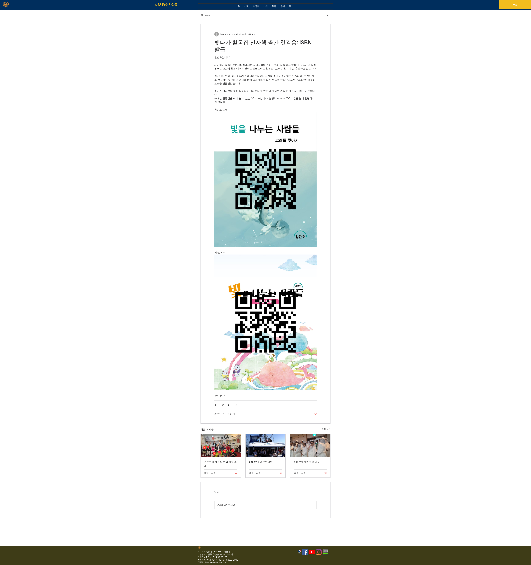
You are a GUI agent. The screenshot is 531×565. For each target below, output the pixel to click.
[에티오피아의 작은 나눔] (310, 445)
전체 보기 (326, 429)
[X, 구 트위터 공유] (222, 405)
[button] (327, 15)
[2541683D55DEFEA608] (325, 552)
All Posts (205, 15)
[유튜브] (312, 552)
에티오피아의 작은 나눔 (307, 462)
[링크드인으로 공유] (229, 405)
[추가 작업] (315, 34)
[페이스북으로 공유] (215, 405)
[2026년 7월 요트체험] (266, 445)
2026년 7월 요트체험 (260, 462)
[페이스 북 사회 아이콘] (305, 552)
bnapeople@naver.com (216, 562)
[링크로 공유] (236, 405)
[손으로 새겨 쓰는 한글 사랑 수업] (221, 445)
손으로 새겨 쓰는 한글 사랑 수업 (220, 464)
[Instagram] (319, 552)
